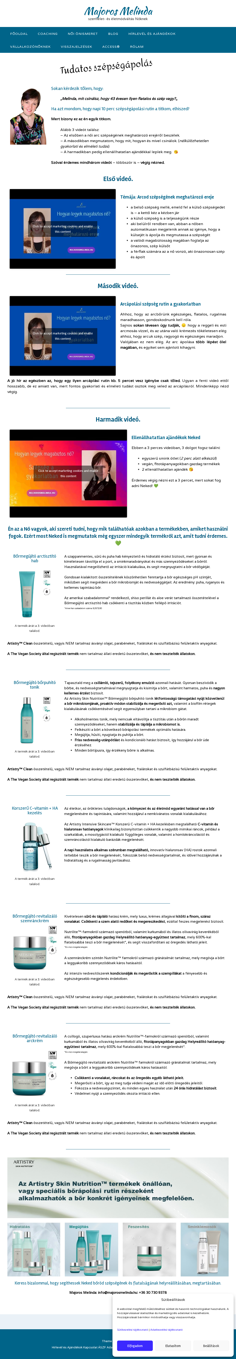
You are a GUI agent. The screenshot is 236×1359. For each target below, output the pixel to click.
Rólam (137, 47)
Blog (113, 34)
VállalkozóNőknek (30, 47)
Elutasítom (173, 1346)
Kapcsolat (90, 1347)
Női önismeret (83, 34)
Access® (111, 47)
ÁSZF (102, 1347)
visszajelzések (76, 47)
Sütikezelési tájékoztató (132, 1329)
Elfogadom (135, 1346)
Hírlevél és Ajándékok (152, 34)
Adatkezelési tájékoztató (166, 1329)
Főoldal (19, 34)
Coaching (48, 34)
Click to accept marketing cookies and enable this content (63, 229)
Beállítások (211, 1346)
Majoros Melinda (118, 10)
